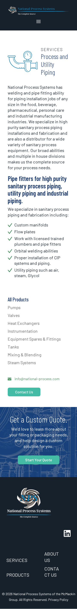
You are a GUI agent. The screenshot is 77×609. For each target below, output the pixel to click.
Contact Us (24, 392)
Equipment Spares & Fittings (34, 338)
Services (16, 560)
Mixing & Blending (24, 354)
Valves (14, 315)
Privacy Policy (58, 600)
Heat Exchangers (24, 323)
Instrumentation (23, 331)
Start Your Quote (38, 460)
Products (17, 574)
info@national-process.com (37, 378)
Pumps (14, 307)
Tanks (13, 346)
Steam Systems (22, 362)
